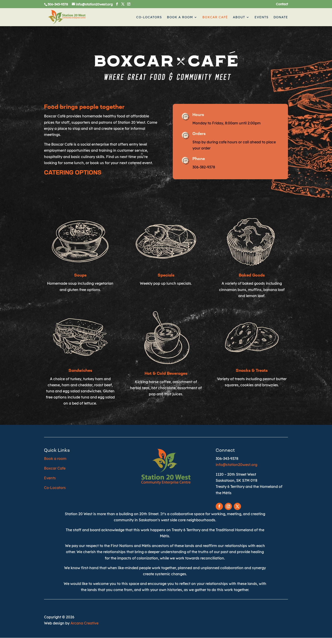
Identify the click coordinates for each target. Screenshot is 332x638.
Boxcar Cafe (54, 468)
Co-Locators (149, 17)
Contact (282, 4)
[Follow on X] (237, 506)
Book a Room (180, 17)
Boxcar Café (215, 17)
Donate (281, 17)
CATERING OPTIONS (72, 173)
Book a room (55, 458)
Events (262, 17)
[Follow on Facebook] (219, 506)
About (239, 17)
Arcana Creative (84, 623)
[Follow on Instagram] (228, 506)
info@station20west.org (236, 464)
